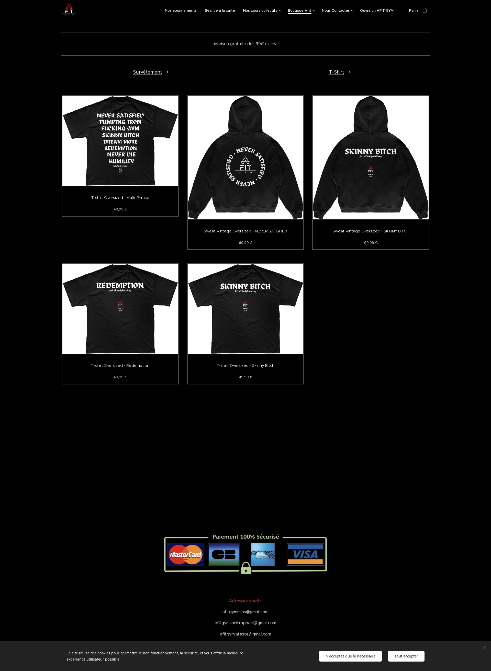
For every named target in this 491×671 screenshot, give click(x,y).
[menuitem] (182, 10)
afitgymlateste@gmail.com (245, 634)
